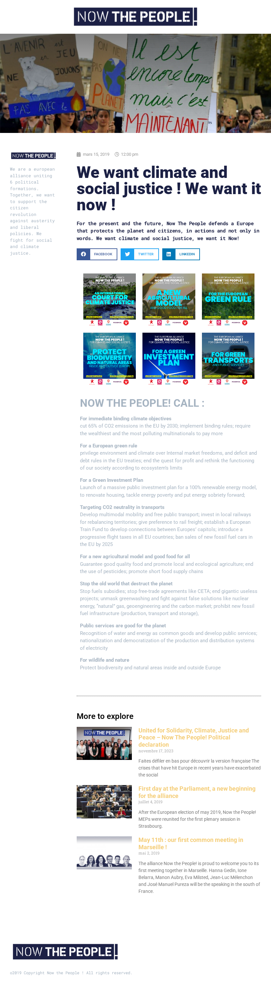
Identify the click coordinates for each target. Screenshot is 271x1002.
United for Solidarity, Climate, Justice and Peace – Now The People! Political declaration (193, 737)
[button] (97, 254)
